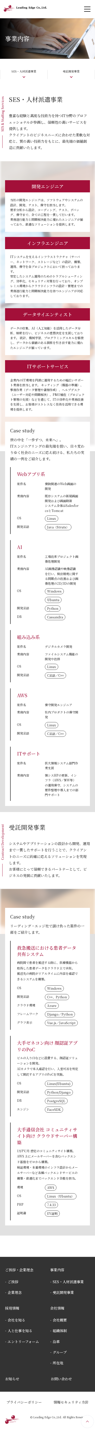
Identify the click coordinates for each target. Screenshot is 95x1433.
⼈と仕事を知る (20, 1330)
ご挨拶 (13, 1281)
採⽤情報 (12, 1308)
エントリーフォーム (23, 1341)
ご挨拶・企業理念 (19, 1269)
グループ (60, 1352)
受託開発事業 (63, 1292)
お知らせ (12, 1378)
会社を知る (16, 1319)
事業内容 (57, 1269)
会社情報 (57, 1308)
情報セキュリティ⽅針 (71, 1402)
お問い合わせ (61, 1378)
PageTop (87, 1421)
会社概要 (60, 1319)
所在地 (58, 1362)
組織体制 (60, 1330)
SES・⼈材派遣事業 (68, 1281)
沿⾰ (56, 1341)
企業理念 (15, 1292)
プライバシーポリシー (24, 1402)
